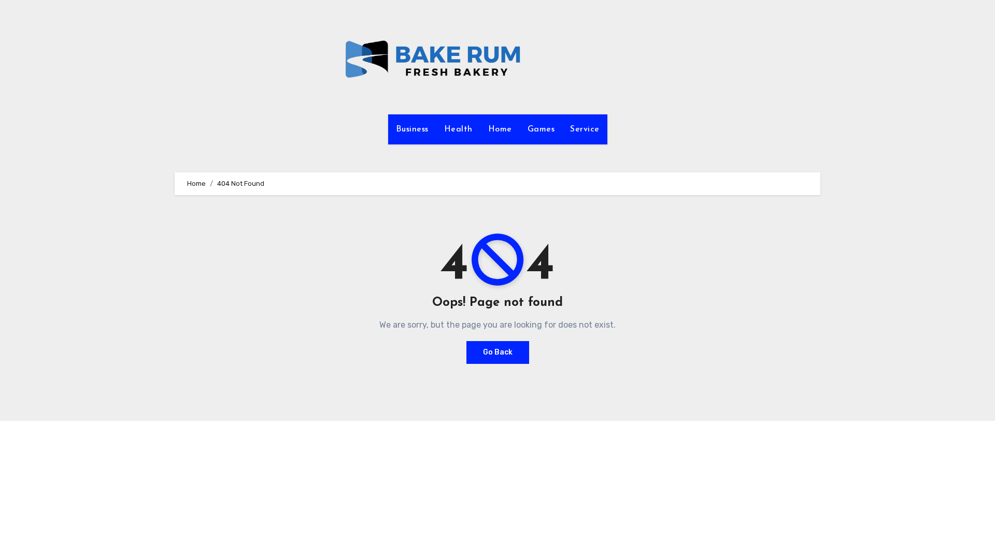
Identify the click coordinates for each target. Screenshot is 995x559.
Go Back (498, 352)
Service (585, 129)
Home (500, 129)
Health (458, 129)
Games (541, 129)
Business (412, 129)
